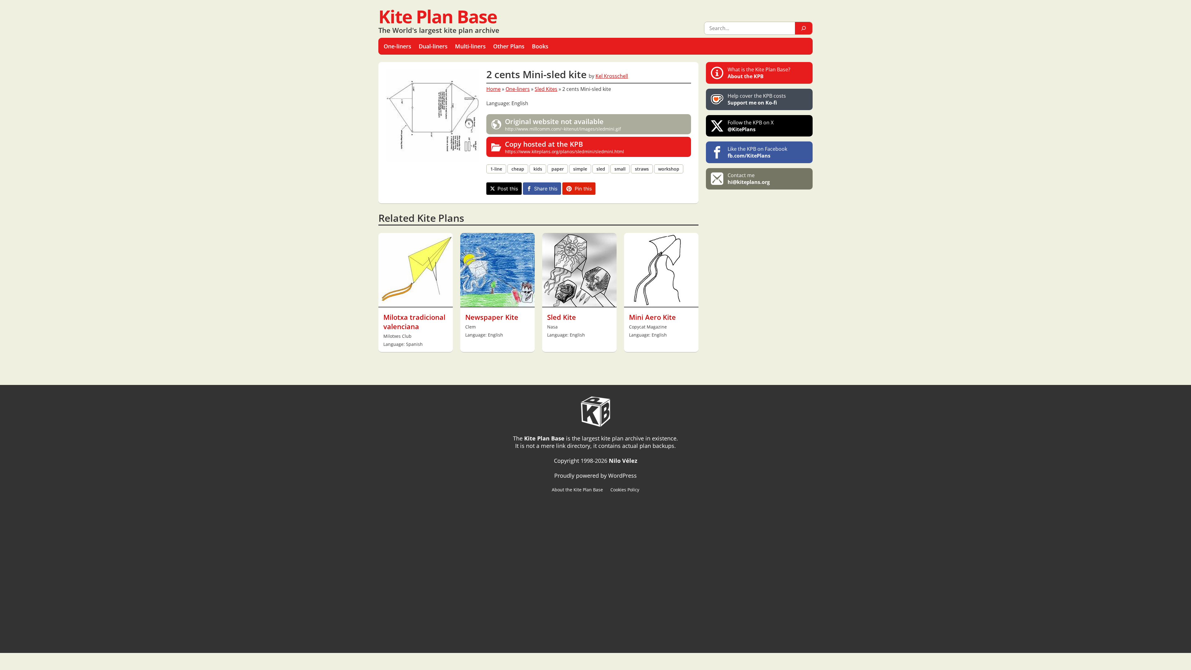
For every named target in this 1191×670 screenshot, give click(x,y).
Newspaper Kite (491, 317)
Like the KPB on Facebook (757, 152)
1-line (496, 169)
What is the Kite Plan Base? (759, 73)
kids (537, 169)
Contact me (749, 178)
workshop (668, 169)
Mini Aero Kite (652, 317)
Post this (507, 188)
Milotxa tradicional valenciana (414, 321)
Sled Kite (561, 317)
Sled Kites (546, 89)
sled (600, 169)
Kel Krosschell (612, 76)
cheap (517, 169)
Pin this (583, 188)
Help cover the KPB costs (757, 99)
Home (493, 89)
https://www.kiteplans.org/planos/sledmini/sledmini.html (564, 146)
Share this (545, 188)
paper (557, 169)
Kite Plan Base (437, 16)
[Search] (803, 28)
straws (642, 169)
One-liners (518, 89)
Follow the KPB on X (751, 126)
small (620, 169)
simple (580, 169)
